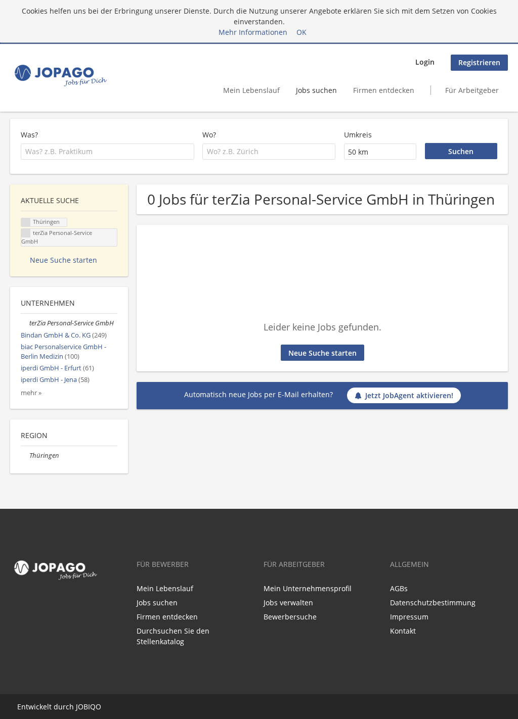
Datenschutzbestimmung (433, 602)
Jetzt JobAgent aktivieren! (409, 395)
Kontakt (403, 631)
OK (301, 32)
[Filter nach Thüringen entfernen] (25, 455)
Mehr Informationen (253, 32)
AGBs (399, 588)
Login (425, 62)
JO (79, 706)
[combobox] (107, 151)
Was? (29, 134)
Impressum (409, 616)
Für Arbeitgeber (472, 90)
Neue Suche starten (322, 353)
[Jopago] (60, 75)
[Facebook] (15, 604)
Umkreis (358, 134)
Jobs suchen (316, 90)
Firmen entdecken (383, 90)
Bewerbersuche (290, 616)
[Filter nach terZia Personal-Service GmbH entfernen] (25, 323)
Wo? (209, 134)
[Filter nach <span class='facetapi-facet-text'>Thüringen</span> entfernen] (25, 222)
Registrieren (479, 62)
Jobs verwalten (288, 602)
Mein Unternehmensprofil (308, 588)
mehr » (31, 393)
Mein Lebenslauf (251, 90)
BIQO (92, 706)
